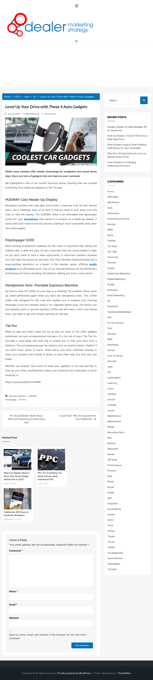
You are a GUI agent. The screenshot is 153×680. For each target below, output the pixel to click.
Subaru (111, 514)
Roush (110, 487)
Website (14, 617)
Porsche (111, 470)
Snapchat (112, 503)
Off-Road (112, 459)
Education (112, 290)
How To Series (115, 355)
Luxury (111, 410)
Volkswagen (113, 563)
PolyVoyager (11, 399)
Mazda (110, 426)
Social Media (114, 509)
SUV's (110, 520)
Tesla (110, 525)
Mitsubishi (112, 448)
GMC (110, 339)
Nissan (111, 454)
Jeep (110, 366)
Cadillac (111, 240)
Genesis (111, 333)
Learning (112, 383)
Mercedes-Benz (115, 432)
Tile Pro (22, 399)
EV (108, 300)
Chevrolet (112, 257)
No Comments (50, 114)
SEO (109, 498)
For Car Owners (115, 322)
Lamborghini (114, 377)
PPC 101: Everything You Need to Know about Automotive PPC (50, 476)
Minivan (111, 443)
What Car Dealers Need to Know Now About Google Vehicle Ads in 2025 (16, 476)
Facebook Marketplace (119, 311)
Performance (114, 465)
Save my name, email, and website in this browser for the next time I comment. (48, 636)
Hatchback (112, 344)
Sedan (110, 492)
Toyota (111, 536)
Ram (109, 476)
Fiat (109, 317)
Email (13, 604)
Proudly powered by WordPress (74, 673)
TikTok (110, 531)
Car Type (112, 251)
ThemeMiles (124, 673)
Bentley (111, 224)
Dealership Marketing (118, 273)
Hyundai (111, 361)
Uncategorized (115, 552)
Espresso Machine (17, 396)
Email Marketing (115, 295)
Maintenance (114, 415)
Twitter (111, 547)
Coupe (110, 268)
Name (13, 591)
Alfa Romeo (113, 202)
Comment (16, 550)
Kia (109, 372)
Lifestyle (111, 394)
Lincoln (111, 399)
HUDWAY (32, 396)
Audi (109, 207)
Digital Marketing (32, 114)
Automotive (113, 213)
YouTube (112, 569)
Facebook (112, 306)
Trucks (111, 541)
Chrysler (112, 262)
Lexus (110, 388)
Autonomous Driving (118, 218)
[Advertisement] (76, 66)
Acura (110, 191)
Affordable (112, 196)
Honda (110, 350)
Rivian (110, 481)
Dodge (110, 284)
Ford (109, 328)
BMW (110, 229)
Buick (110, 235)
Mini (109, 437)
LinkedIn (111, 404)
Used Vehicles (115, 558)
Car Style (112, 246)
